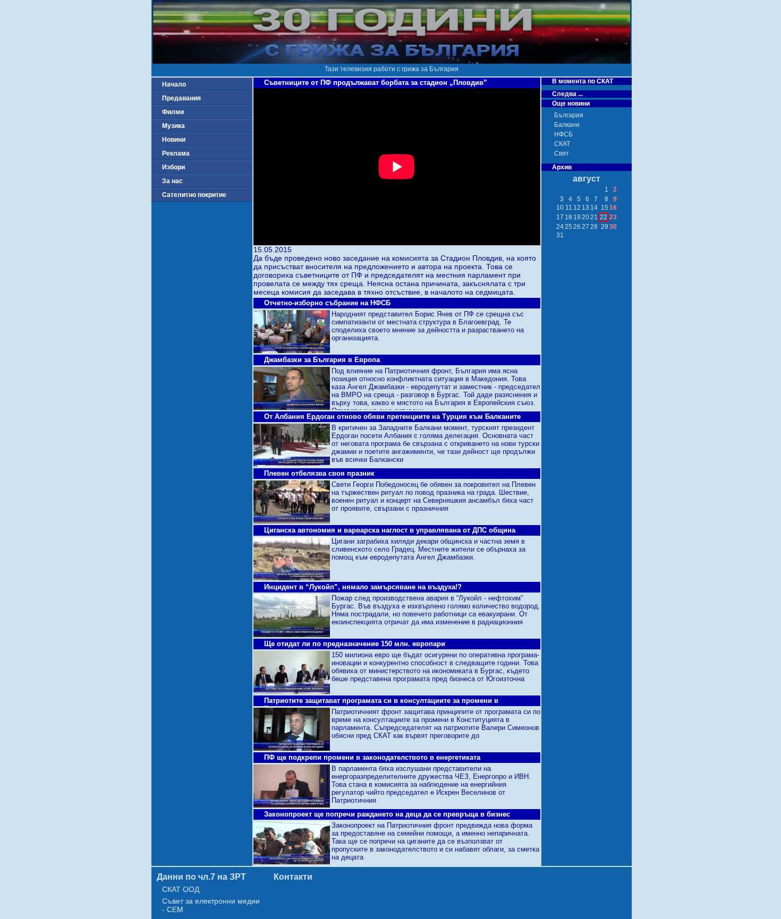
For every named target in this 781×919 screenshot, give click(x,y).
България (568, 115)
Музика (173, 126)
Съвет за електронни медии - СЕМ (211, 905)
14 (594, 207)
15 (604, 207)
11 (568, 207)
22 (603, 217)
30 (613, 226)
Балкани (567, 124)
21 (594, 217)
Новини (173, 139)
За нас (172, 181)
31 (560, 235)
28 (594, 226)
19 (577, 217)
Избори (173, 167)
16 (613, 207)
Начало (174, 84)
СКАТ (562, 144)
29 (604, 226)
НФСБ (563, 134)
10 (560, 207)
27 (585, 226)
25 (568, 226)
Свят (561, 153)
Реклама (176, 153)
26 (577, 226)
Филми (173, 112)
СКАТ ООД (180, 889)
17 (560, 217)
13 (585, 207)
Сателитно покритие (194, 195)
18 (568, 217)
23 (613, 217)
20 (585, 217)
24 (560, 226)
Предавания (181, 98)
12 (577, 207)
